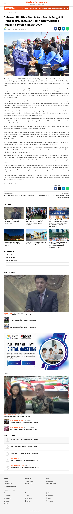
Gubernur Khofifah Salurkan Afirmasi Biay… (23, 327)
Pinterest (50, 493)
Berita (13, 452)
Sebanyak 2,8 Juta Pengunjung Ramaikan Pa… (25, 453)
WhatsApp (8, 495)
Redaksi (6, 481)
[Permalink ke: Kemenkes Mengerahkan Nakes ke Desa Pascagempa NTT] (36, 235)
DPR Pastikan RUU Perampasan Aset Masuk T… (18, 315)
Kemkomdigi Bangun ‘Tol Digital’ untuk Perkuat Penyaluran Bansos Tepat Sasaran (54, 195)
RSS (7, 504)
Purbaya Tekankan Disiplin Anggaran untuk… (24, 422)
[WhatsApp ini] (67, 29)
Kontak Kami (28, 483)
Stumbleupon (51, 495)
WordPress (8, 498)
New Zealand (10, 264)
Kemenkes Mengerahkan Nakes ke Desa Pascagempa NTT (36, 243)
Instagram (29, 498)
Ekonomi (9, 414)
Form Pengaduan (51, 483)
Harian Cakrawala (36, 2)
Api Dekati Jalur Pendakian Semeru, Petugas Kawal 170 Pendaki (12, 243)
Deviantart (50, 501)
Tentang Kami (8, 483)
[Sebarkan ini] (55, 29)
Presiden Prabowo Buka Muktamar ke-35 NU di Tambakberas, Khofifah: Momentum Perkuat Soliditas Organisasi (59, 244)
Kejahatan (9, 267)
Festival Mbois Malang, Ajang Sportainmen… (23, 320)
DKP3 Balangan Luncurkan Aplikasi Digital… (24, 446)
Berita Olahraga (11, 258)
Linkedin (29, 501)
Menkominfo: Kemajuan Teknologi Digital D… (25, 440)
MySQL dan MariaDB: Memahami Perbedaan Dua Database (19, 194)
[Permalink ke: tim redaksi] (5, 28)
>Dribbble (50, 498)
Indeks (6, 478)
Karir (47, 478)
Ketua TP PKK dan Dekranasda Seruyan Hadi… (25, 460)
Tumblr (28, 495)
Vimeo (7, 501)
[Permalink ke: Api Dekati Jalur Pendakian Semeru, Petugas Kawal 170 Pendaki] (14, 235)
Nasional (6, 313)
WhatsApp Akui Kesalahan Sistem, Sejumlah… (18, 416)
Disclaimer (49, 481)
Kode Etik (28, 478)
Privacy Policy (29, 481)
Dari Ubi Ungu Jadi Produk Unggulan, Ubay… (23, 429)
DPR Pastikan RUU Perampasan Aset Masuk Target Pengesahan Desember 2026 (13, 221)
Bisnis (5, 414)
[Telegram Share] (63, 29)
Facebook (8, 493)
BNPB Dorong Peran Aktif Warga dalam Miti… (25, 467)
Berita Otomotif (11, 261)
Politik (11, 313)
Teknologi (14, 438)
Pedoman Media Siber (10, 486)
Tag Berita (9, 254)
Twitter (28, 493)
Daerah (17, 458)
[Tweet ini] (59, 29)
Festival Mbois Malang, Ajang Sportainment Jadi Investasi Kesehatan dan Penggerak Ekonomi (34, 8)
